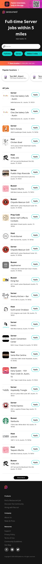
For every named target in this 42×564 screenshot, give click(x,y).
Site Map (7, 545)
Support (7, 531)
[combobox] (21, 46)
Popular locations (9, 70)
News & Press (9, 521)
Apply (35, 95)
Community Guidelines (13, 541)
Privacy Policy (9, 534)
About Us (8, 517)
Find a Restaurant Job (12, 500)
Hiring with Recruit (11, 507)
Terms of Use (9, 538)
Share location (15, 63)
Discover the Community (14, 504)
